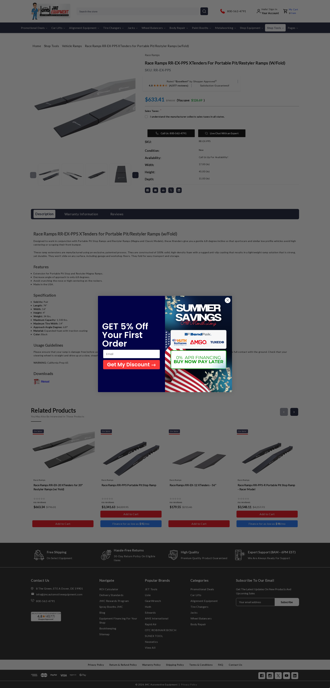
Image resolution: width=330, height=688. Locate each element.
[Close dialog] (228, 300)
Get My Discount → (131, 364)
